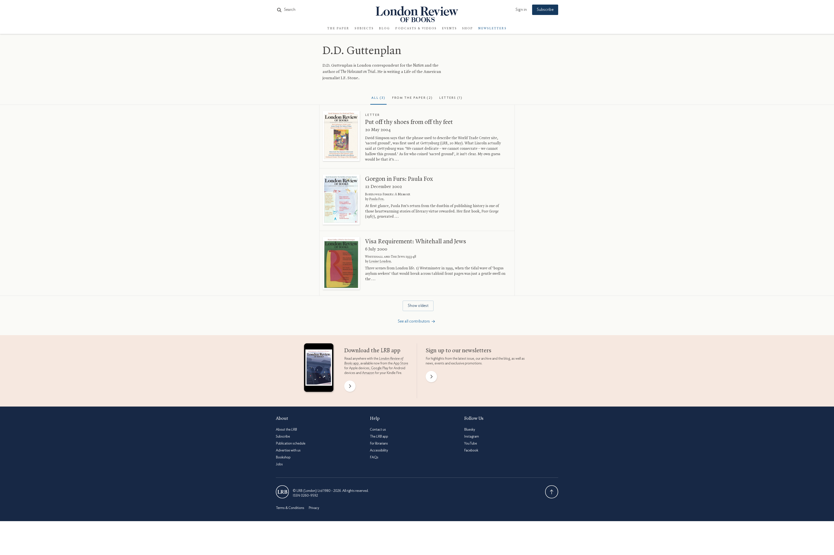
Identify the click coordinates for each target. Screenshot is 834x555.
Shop (467, 28)
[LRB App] (318, 368)
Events (449, 28)
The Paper (338, 28)
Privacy (314, 508)
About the (286, 429)
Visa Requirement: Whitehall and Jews (415, 241)
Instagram (471, 436)
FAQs (374, 457)
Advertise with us (288, 450)
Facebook (471, 450)
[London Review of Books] (282, 491)
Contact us (378, 429)
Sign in (521, 10)
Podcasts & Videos (416, 28)
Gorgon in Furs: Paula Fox (399, 179)
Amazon (368, 373)
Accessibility (379, 450)
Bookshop (283, 457)
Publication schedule (290, 443)
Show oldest (418, 306)
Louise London (380, 261)
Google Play (379, 368)
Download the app (372, 351)
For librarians (379, 443)
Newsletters (492, 28)
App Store (400, 363)
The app (379, 436)
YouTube (470, 443)
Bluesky (469, 429)
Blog (384, 28)
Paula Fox (376, 199)
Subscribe (545, 10)
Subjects (364, 28)
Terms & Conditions (290, 508)
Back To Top (551, 491)
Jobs (279, 464)
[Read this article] (341, 136)
